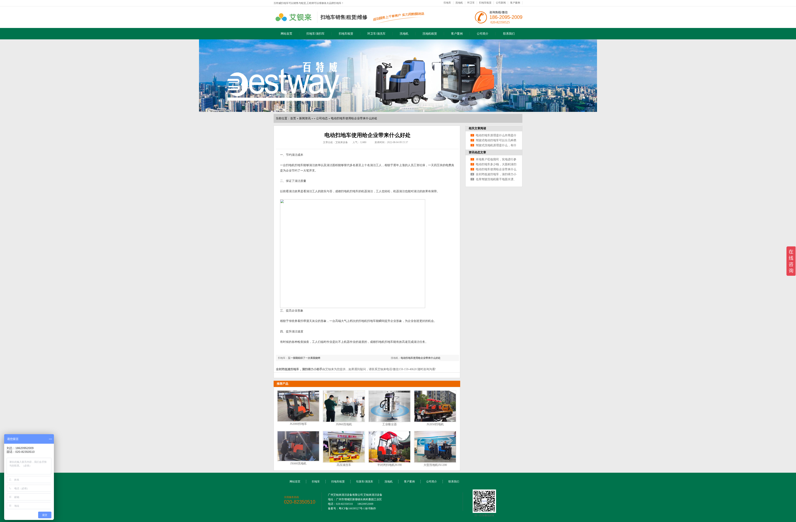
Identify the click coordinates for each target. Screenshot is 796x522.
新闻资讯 (305, 118)
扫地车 (447, 2)
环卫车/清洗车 (376, 33)
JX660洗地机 (298, 463)
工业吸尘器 (389, 424)
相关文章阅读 (477, 128)
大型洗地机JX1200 (435, 464)
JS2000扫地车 (298, 423)
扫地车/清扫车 (315, 33)
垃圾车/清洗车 (364, 481)
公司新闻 (501, 2)
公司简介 (482, 33)
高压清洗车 (344, 464)
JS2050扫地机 (435, 424)
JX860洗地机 (344, 424)
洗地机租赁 (429, 33)
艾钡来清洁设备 (372, 494)
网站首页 (286, 33)
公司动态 (322, 118)
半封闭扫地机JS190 (389, 464)
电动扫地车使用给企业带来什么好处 (354, 118)
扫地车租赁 (485, 2)
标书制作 (370, 508)
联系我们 (509, 33)
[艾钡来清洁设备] (294, 20)
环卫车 (471, 2)
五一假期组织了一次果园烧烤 (304, 357)
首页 (293, 118)
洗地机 (459, 2)
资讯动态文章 (477, 152)
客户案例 (515, 2)
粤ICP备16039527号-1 (352, 508)
